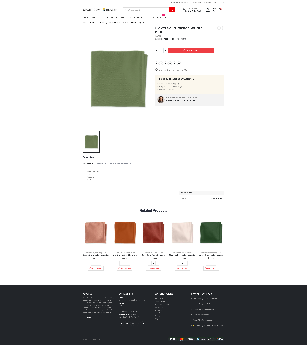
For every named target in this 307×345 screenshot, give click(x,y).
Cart (215, 2)
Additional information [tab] (121, 163)
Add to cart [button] (97, 268)
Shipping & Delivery (162, 304)
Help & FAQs (159, 298)
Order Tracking (160, 301)
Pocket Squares (181, 39)
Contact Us (158, 310)
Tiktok (144, 323)
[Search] (172, 9)
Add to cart (192, 50)
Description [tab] (88, 163)
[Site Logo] (101, 10)
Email (174, 63)
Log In (222, 2)
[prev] (219, 28)
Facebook (157, 63)
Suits (109, 17)
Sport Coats (89, 17)
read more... (87, 317)
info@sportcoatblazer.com (128, 311)
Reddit (179, 63)
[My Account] (208, 10)
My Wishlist (207, 2)
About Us (158, 313)
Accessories (139, 17)
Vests (128, 17)
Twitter (161, 63)
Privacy (157, 316)
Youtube (132, 323)
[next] (222, 28)
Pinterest (170, 63)
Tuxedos (119, 17)
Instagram (138, 323)
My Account (197, 2)
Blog (156, 319)
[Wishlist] (214, 10)
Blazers (101, 17)
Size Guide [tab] (101, 163)
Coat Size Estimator (157, 16)
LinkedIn (166, 63)
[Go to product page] (96, 232)
